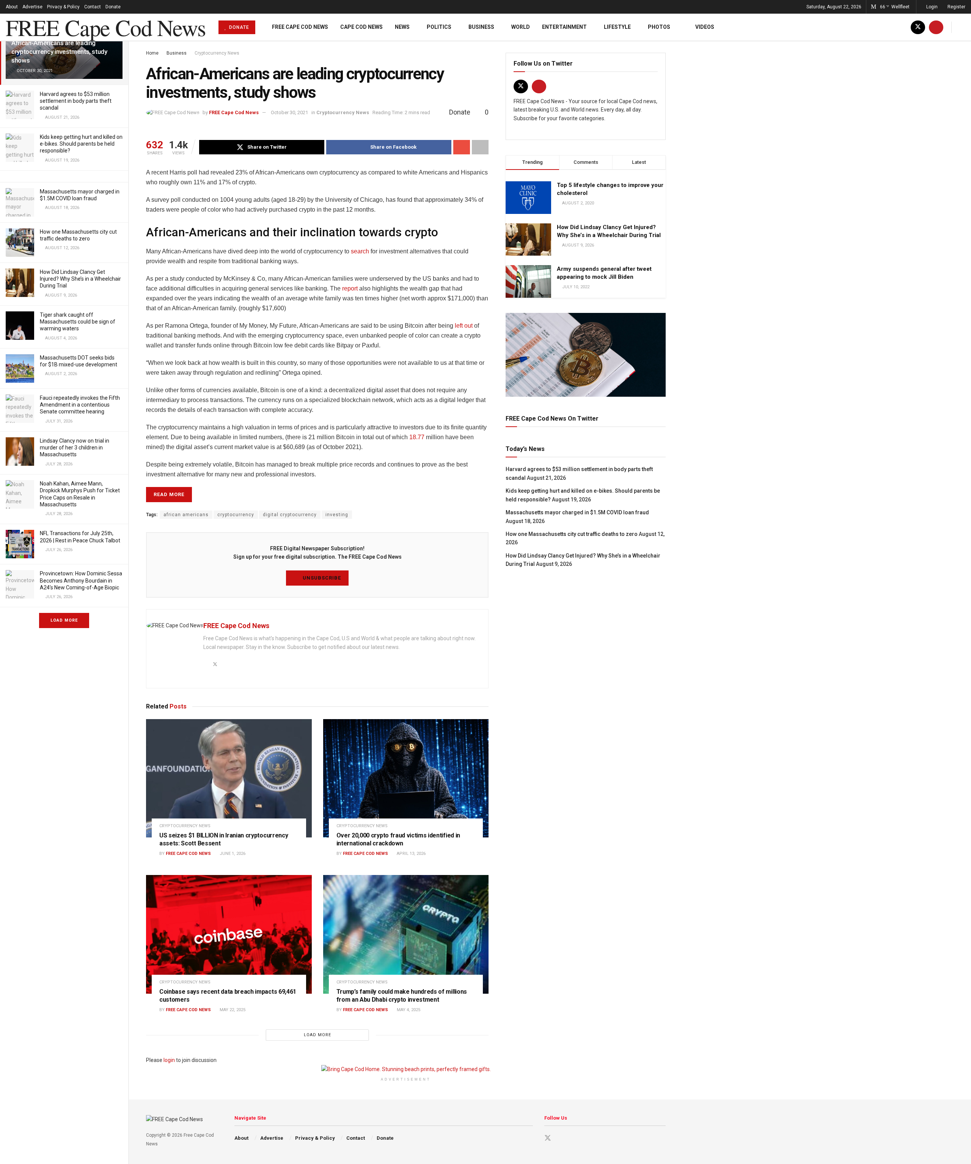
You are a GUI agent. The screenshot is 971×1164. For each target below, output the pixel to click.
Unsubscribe (321, 578)
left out (464, 325)
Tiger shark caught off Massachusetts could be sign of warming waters (77, 321)
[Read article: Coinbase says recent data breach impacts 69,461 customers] (229, 934)
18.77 (416, 437)
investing (336, 514)
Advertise (32, 6)
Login (931, 6)
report (350, 288)
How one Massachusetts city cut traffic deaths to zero (572, 534)
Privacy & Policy (63, 6)
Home (152, 53)
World (520, 27)
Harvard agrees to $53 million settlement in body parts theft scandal (76, 101)
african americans (186, 514)
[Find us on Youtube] (936, 27)
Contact (92, 6)
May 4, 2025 (408, 1009)
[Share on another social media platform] (480, 147)
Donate (113, 6)
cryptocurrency (235, 514)
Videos (704, 27)
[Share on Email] (461, 147)
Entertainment (564, 27)
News (402, 27)
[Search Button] (962, 27)
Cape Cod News (361, 27)
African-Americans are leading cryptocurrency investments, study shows (59, 51)
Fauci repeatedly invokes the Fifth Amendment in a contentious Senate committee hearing (80, 405)
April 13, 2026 (411, 853)
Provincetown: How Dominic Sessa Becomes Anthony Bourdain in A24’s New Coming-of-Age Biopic (81, 580)
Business (481, 27)
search (360, 251)
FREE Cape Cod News (105, 27)
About (12, 6)
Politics (439, 27)
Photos (659, 27)
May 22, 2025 (231, 1009)
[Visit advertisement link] (586, 355)
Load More (64, 620)
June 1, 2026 (231, 853)
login (169, 1060)
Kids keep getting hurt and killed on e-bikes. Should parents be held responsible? (81, 144)
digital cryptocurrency (290, 514)
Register (955, 6)
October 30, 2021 (289, 112)
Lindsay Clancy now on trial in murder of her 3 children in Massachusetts (74, 447)
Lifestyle (617, 27)
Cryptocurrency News (217, 53)
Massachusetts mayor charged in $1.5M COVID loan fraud (577, 512)
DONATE (238, 27)
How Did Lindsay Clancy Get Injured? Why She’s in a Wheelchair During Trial (80, 279)
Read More (169, 494)
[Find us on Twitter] (918, 27)
